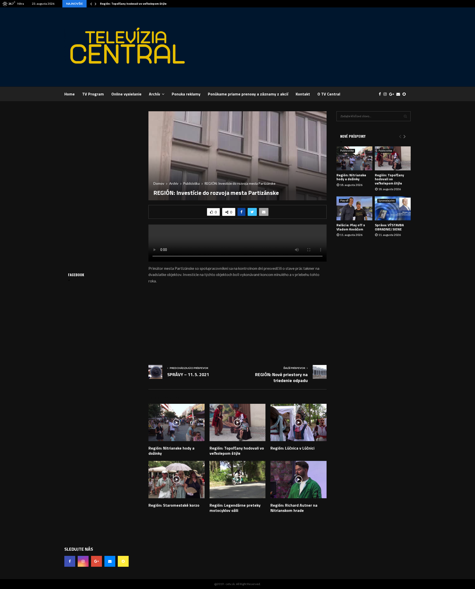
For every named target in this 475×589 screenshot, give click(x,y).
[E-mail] (399, 94)
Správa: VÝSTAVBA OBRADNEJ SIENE (389, 227)
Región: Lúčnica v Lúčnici (292, 448)
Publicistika (347, 150)
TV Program (93, 94)
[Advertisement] (321, 47)
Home (69, 94)
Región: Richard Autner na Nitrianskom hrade (293, 507)
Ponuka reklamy (186, 94)
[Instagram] (386, 94)
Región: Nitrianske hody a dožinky (171, 450)
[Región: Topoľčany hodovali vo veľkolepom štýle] (393, 158)
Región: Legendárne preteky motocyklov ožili (235, 507)
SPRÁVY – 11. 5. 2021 (188, 374)
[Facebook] (381, 94)
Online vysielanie (126, 94)
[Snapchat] (405, 94)
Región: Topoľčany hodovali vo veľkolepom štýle (133, 3)
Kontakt (303, 94)
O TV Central (328, 94)
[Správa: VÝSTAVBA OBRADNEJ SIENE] (393, 208)
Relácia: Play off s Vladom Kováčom (350, 227)
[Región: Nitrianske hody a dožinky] (354, 158)
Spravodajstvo (387, 200)
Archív (154, 94)
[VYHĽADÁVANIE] (405, 116)
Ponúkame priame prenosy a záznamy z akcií (248, 94)
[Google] (392, 94)
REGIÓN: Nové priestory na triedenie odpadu (281, 377)
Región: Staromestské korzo (173, 505)
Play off (344, 200)
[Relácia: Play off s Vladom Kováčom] (354, 208)
